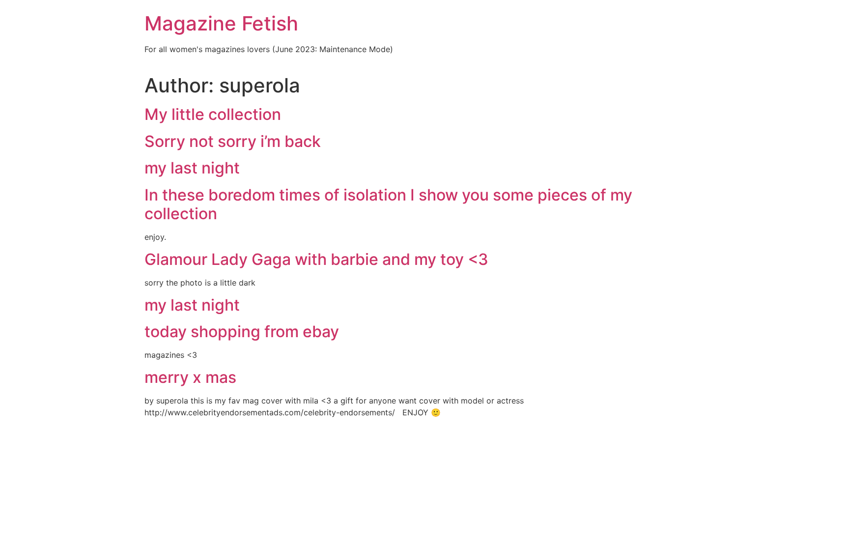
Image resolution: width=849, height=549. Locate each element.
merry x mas (190, 377)
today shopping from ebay (241, 331)
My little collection (212, 114)
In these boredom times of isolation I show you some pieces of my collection (388, 204)
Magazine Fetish (221, 23)
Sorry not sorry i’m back (232, 141)
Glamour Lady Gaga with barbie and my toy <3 (316, 259)
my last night (192, 167)
